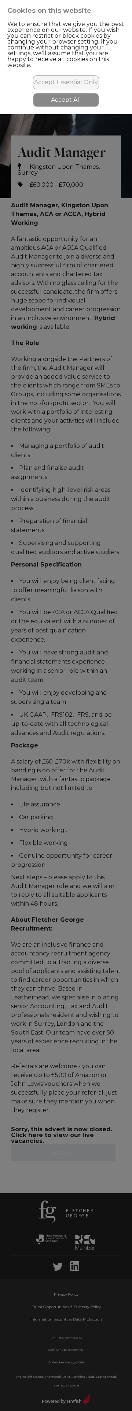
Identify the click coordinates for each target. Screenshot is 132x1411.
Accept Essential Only (66, 82)
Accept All (66, 99)
